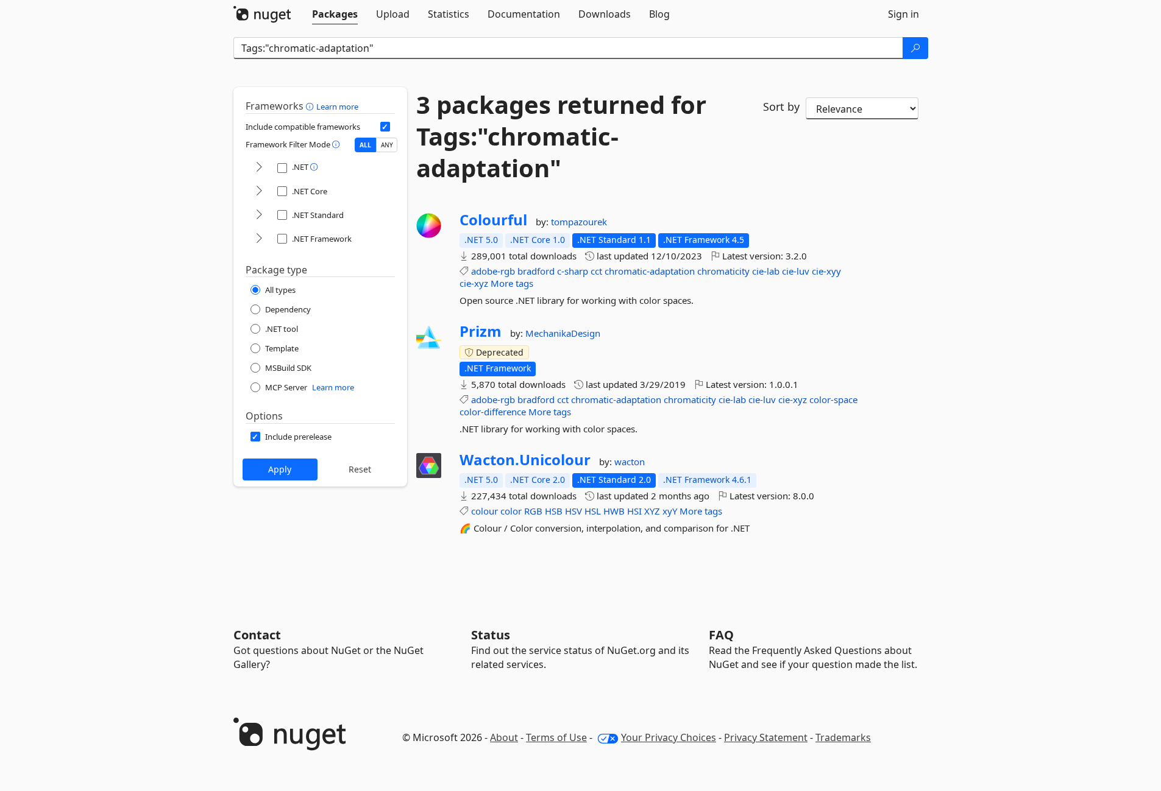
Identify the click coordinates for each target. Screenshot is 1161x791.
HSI (634, 511)
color (511, 511)
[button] (311, 106)
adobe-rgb (493, 271)
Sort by (781, 106)
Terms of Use (556, 737)
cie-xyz (474, 283)
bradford (536, 271)
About (504, 737)
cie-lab (765, 271)
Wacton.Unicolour (525, 459)
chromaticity (723, 271)
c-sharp (572, 271)
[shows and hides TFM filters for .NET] (259, 168)
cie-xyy (826, 271)
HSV (573, 511)
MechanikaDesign (562, 333)
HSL (592, 511)
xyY (669, 511)
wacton (629, 461)
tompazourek (579, 222)
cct (596, 271)
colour (484, 511)
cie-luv (795, 271)
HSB (554, 511)
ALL (365, 145)
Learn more (337, 106)
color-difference (493, 412)
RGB (533, 511)
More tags (512, 283)
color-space (833, 399)
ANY (387, 145)
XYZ (652, 511)
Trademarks (843, 737)
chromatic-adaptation (650, 271)
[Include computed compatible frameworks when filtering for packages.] (385, 126)
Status (490, 635)
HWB (614, 511)
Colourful (493, 220)
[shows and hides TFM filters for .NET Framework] (259, 239)
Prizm (481, 331)
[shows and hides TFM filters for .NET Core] (259, 191)
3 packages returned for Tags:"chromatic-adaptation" (561, 136)
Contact (257, 635)
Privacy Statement (766, 737)
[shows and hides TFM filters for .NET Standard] (259, 215)
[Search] (915, 48)
